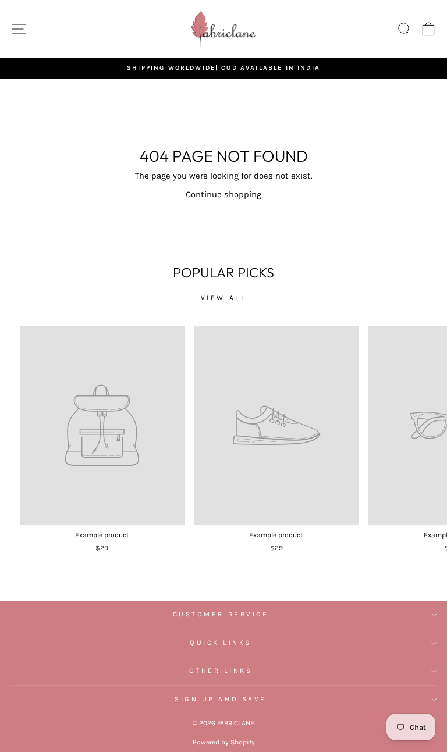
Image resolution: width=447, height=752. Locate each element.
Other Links (221, 671)
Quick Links (220, 643)
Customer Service (221, 614)
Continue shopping (223, 194)
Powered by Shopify (224, 742)
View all (224, 298)
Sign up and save (221, 699)
